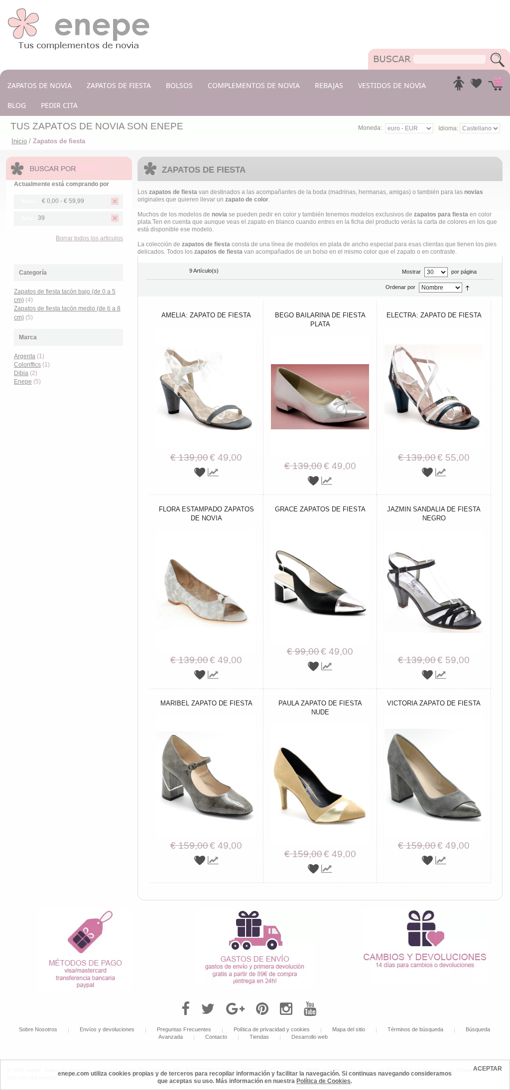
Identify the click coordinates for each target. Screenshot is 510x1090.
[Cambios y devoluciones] (425, 912)
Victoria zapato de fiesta (434, 703)
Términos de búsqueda (415, 1029)
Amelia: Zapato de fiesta (206, 315)
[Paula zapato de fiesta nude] (320, 727)
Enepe (23, 381)
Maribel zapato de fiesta (206, 703)
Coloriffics (27, 364)
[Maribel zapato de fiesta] (206, 718)
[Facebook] (185, 1009)
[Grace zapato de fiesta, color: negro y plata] (320, 524)
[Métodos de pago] (85, 912)
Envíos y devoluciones (107, 1029)
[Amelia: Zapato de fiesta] (206, 330)
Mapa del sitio (348, 1029)
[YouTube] (310, 1009)
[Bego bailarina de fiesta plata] (320, 339)
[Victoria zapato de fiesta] (433, 718)
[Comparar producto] (213, 472)
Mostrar (411, 272)
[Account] (459, 86)
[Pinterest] (262, 1009)
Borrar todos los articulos (89, 238)
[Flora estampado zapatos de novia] (206, 533)
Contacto (216, 1037)
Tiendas (259, 1037)
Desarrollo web (309, 1037)
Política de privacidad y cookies (272, 1029)
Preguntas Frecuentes (184, 1029)
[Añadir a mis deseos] (201, 472)
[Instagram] (286, 1009)
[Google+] (235, 1009)
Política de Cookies (323, 1081)
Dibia (21, 373)
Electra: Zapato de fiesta (434, 315)
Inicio (19, 141)
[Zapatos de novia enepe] (78, 10)
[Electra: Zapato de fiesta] (433, 330)
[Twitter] (208, 1009)
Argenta (24, 356)
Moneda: (370, 127)
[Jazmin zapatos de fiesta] (433, 533)
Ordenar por (400, 287)
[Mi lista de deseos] (476, 86)
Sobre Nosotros (38, 1029)
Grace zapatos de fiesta (320, 509)
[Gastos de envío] (255, 912)
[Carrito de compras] (495, 86)
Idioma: (449, 128)
